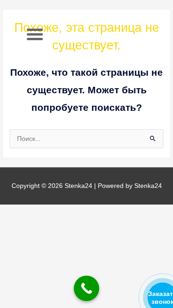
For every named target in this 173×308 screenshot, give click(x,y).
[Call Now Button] (86, 288)
